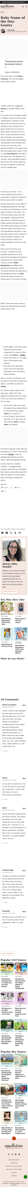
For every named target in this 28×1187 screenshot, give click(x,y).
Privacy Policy (5, 1183)
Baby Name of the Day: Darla (7, 645)
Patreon (14, 1175)
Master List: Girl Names (14, 1166)
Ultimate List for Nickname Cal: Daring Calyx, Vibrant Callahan (7, 1104)
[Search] (23, 6)
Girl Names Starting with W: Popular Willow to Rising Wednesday (20, 983)
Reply (24, 705)
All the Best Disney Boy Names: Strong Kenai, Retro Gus (20, 1104)
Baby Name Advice (14, 1159)
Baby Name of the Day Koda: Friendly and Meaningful (7, 1130)
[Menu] (26, 6)
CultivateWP (14, 1185)
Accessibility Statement (14, 1183)
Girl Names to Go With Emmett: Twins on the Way (7, 1011)
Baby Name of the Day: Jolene (20, 620)
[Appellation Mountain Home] (7, 6)
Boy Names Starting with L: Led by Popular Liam (20, 1130)
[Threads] (12, 1154)
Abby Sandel (11, 30)
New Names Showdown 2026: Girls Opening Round (19, 649)
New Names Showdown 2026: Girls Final (6, 621)
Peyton (11, 454)
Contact (14, 1172)
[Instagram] (9, 1154)
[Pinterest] (19, 1154)
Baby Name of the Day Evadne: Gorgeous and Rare (20, 1012)
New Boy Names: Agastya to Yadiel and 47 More (20, 1074)
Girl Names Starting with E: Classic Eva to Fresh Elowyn (7, 982)
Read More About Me (10, 591)
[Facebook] (15, 1154)
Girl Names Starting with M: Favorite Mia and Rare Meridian (6, 1039)
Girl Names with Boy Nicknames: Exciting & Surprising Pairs (19, 1040)
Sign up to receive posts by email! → (14, 2)
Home (2, 12)
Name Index (14, 1163)
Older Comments (7, 953)
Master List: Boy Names (14, 1169)
